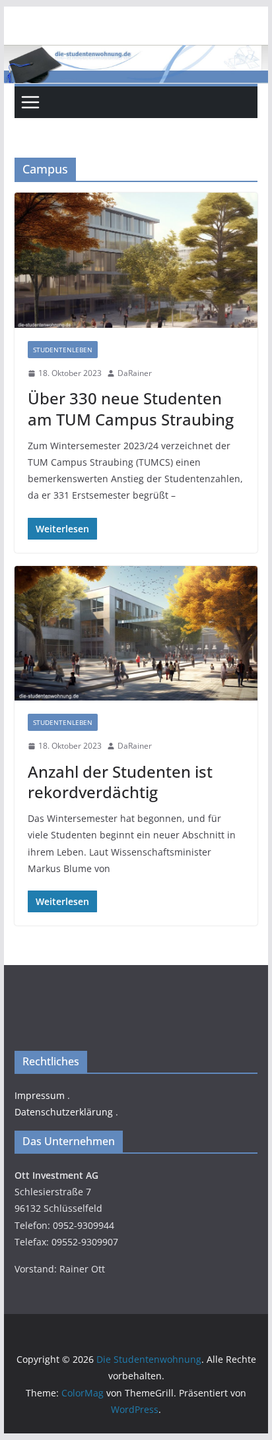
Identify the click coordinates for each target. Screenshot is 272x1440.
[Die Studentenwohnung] (136, 54)
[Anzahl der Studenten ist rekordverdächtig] (136, 633)
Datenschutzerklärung (64, 1112)
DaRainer (135, 373)
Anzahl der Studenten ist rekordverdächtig (120, 782)
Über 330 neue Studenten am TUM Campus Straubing (131, 408)
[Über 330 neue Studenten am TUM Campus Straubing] (136, 260)
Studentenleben (62, 349)
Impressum (40, 1095)
